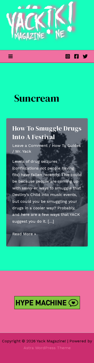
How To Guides (66, 145)
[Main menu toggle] (10, 56)
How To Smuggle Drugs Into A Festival (46, 132)
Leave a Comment (30, 145)
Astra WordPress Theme (47, 347)
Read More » (24, 234)
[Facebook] (76, 56)
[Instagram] (67, 56)
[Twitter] (85, 56)
